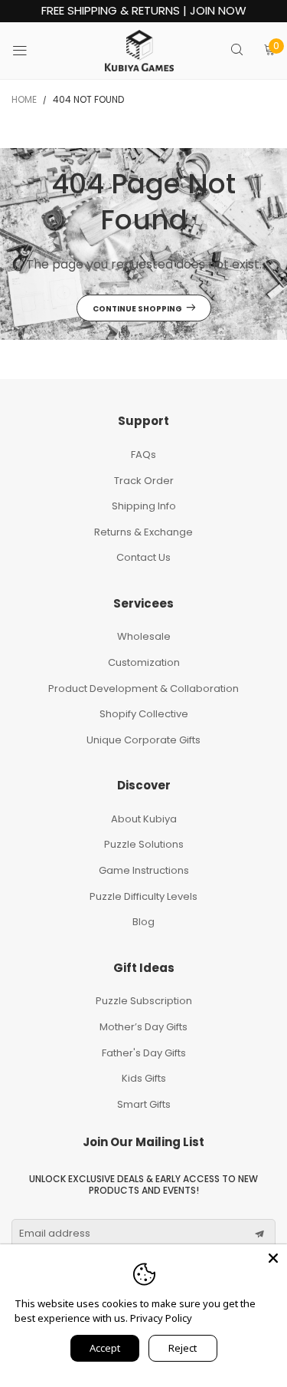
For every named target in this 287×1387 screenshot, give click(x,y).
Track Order (144, 480)
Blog (143, 921)
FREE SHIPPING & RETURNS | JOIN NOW (143, 11)
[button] (259, 1234)
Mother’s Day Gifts (143, 1027)
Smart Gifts (144, 1104)
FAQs (143, 454)
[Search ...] (236, 51)
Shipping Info (144, 506)
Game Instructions (144, 870)
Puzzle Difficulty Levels (143, 896)
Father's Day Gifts (144, 1053)
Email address (54, 1233)
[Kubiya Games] (139, 50)
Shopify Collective (143, 714)
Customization (144, 662)
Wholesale (144, 636)
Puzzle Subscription (144, 1000)
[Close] (273, 1258)
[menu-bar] (29, 50)
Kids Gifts (144, 1078)
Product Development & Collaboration (143, 688)
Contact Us (143, 557)
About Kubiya (144, 819)
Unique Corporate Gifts (143, 740)
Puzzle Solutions (144, 844)
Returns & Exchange (143, 532)
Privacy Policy (161, 1318)
